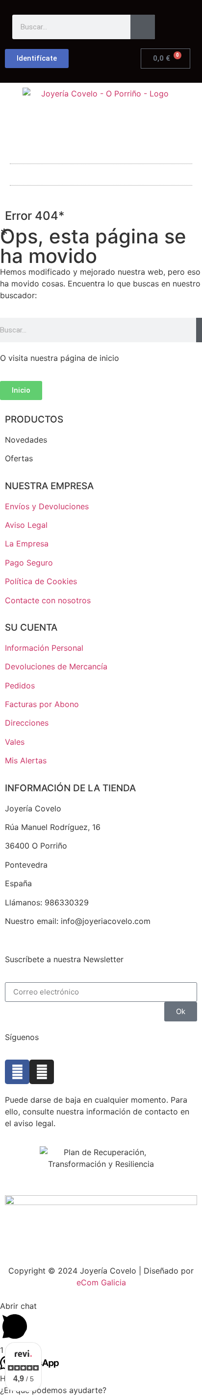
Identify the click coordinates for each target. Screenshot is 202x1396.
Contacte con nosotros (48, 600)
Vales (15, 742)
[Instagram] (41, 1072)
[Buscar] (142, 27)
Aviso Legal (26, 525)
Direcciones (27, 723)
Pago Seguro (29, 563)
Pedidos (20, 685)
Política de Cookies (41, 581)
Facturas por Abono (42, 704)
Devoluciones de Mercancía (56, 666)
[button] (101, 172)
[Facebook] (17, 1072)
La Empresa (27, 543)
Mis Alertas (26, 760)
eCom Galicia (101, 1282)
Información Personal (44, 648)
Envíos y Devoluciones (47, 506)
